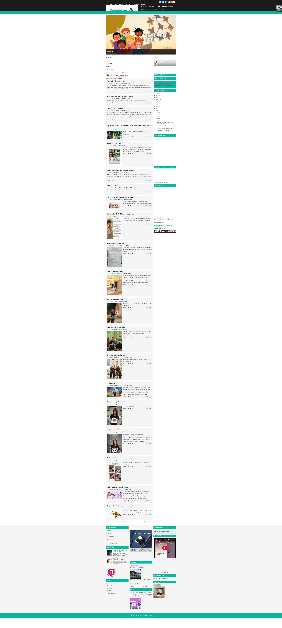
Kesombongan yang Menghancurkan (120, 96)
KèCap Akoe (111, 536)
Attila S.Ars (111, 383)
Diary (135, 2)
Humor (116, 4)
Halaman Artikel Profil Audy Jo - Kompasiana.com (116, 542)
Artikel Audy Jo (109, 2)
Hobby (107, 4)
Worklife (107, 7)
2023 (157, 104)
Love (126, 4)
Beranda (163, 9)
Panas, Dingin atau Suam (116, 81)
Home (111, 4)
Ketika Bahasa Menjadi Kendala (118, 487)
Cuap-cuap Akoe (156, 9)
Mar (158, 116)
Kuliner (121, 2)
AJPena (110, 533)
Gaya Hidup (116, 508)
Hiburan (149, 2)
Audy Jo (140, 615)
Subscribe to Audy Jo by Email (161, 182)
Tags (162, 225)
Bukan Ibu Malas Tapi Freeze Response (121, 197)
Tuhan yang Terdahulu (115, 108)
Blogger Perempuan (111, 593)
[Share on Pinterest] (132, 136)
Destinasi (116, 2)
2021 (157, 99)
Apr (158, 118)
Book (131, 2)
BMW (109, 530)
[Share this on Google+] (114, 91)
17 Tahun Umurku (113, 430)
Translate (140, 567)
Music (130, 4)
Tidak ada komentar (125, 83)
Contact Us (109, 588)
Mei (158, 121)
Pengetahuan (136, 4)
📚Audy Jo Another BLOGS (146, 9)
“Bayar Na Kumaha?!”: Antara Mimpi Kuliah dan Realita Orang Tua (129, 126)
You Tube (158, 6)
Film (139, 2)
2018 (157, 93)
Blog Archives (169, 225)
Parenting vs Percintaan (115, 271)
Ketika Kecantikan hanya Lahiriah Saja (120, 170)
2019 (157, 95)
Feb (158, 114)
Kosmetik (109, 590)
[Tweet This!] (112, 91)
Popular (157, 225)
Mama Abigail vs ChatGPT (116, 243)
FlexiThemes (126, 618)
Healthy (143, 2)
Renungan (110, 539)
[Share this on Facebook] (111, 91)
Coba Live (109, 51)
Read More (148, 91)
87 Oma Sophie (112, 458)
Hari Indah (115, 558)
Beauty (126, 2)
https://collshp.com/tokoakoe (161, 578)
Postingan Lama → (148, 521)
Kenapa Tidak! (112, 185)
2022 (157, 101)
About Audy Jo (110, 585)
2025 (157, 108)
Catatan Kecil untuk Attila (116, 355)
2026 (157, 110)
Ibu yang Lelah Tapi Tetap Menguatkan (121, 214)
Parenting (143, 4)
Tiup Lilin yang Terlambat (116, 402)
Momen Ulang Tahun (159, 222)
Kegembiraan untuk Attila (116, 327)
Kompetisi (121, 4)
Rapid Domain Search (158, 618)
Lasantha (138, 618)
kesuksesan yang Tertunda (120, 550)
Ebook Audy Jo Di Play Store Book (168, 6)
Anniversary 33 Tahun (114, 143)
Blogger (166, 572)
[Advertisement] (138, 557)
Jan (158, 112)
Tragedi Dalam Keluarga (115, 506)
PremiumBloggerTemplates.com (147, 618)
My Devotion (116, 83)
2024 (157, 106)
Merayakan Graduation (115, 299)
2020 (157, 97)
